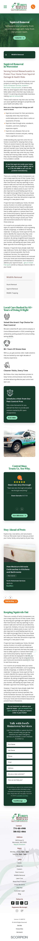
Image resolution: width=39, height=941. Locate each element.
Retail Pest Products (19, 882)
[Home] (19, 6)
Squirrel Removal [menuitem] (12, 289)
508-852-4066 (19, 831)
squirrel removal (14, 96)
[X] (21, 903)
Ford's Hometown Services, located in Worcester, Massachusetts (16, 86)
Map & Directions (19, 844)
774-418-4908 (19, 828)
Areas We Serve (19, 885)
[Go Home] (6, 54)
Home (19, 863)
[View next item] (22, 509)
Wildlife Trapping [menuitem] (12, 293)
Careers (19, 869)
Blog (19, 894)
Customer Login (19, 891)
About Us (20, 866)
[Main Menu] (5, 6)
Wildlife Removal (19, 875)
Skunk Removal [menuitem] (12, 284)
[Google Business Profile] (26, 903)
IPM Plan (19, 888)
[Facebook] (12, 903)
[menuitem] (19, 925)
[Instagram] (17, 903)
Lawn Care (19, 878)
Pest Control (19, 872)
